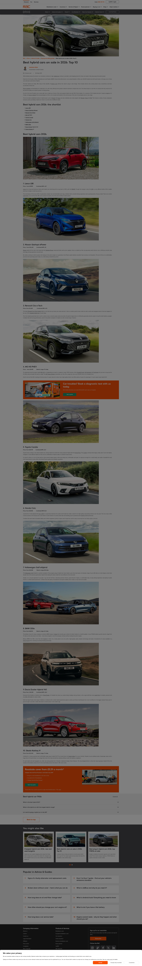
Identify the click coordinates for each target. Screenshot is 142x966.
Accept (100, 962)
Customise (131, 962)
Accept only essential (116, 962)
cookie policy (110, 959)
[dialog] (71, 958)
